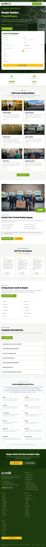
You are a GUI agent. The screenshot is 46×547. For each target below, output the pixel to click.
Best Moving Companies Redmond (31, 489)
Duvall (26, 508)
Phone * (24, 37)
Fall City (26, 512)
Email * (4, 42)
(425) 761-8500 (41, 0)
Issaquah (27, 307)
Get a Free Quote (11, 537)
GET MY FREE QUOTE (22, 65)
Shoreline (27, 316)
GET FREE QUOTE (37, 3)
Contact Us (4, 534)
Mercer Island (27, 313)
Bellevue (27, 301)
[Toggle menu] (43, 4)
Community (4, 526)
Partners (3, 528)
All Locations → (27, 517)
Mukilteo (26, 502)
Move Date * (25, 42)
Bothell (4, 313)
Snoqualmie (27, 505)
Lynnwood (26, 500)
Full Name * (5, 37)
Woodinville (5, 310)
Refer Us (3, 529)
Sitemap (43, 544)
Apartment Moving (28, 479)
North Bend (27, 507)
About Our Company (7, 238)
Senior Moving (27, 481)
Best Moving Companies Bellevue (31, 488)
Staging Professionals (29, 483)
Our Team (3, 524)
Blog (2, 531)
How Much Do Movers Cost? (30, 484)
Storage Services (28, 477)
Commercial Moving (28, 476)
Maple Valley (27, 513)
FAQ (2, 533)
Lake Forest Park (28, 495)
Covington (26, 515)
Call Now (19, 238)
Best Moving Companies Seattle (31, 486)
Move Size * (5, 58)
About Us (3, 523)
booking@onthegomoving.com (8, 483)
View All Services (22, 174)
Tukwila (26, 497)
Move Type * (5, 53)
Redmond (5, 304)
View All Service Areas (8, 295)
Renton (4, 316)
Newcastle (4, 515)
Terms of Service (38, 545)
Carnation (26, 510)
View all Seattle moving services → (29, 444)
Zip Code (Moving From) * (7, 48)
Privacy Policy (33, 545)
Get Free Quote (15, 463)
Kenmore (27, 310)
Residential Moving (28, 474)
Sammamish (5, 307)
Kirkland (26, 304)
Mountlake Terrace (28, 498)
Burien (26, 503)
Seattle (4, 301)
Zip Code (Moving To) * (27, 48)
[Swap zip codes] (23, 51)
